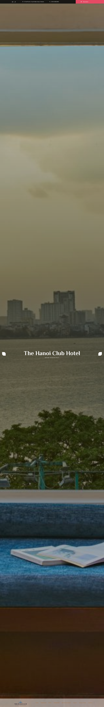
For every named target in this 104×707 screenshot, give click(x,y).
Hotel (37, 702)
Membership (57, 702)
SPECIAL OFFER (82, 702)
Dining (50, 702)
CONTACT (90, 702)
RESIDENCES (43, 702)
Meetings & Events (66, 702)
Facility (75, 702)
